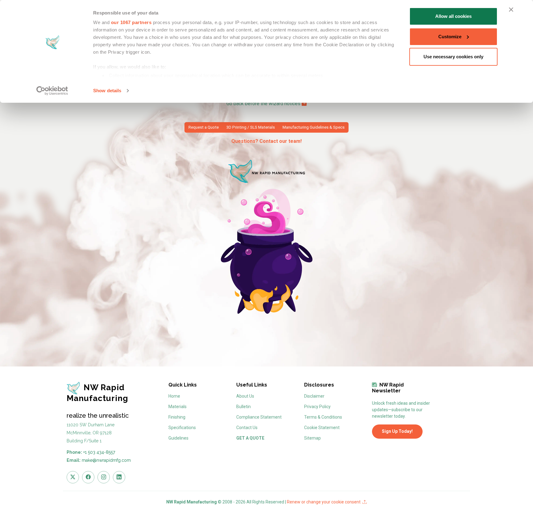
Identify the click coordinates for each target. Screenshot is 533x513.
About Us (245, 396)
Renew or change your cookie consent (324, 501)
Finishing (176, 417)
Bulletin (243, 406)
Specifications (182, 427)
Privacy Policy (317, 406)
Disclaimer (314, 396)
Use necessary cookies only (453, 56)
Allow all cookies (453, 16)
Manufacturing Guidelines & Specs (314, 127)
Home (174, 396)
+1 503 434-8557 (99, 452)
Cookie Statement (322, 427)
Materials (177, 406)
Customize (449, 36)
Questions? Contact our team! (266, 141)
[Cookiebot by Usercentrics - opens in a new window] (52, 90)
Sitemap (312, 438)
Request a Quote (203, 127)
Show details (107, 90)
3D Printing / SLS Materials (250, 127)
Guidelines (178, 438)
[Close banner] (511, 9)
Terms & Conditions (323, 417)
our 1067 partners (131, 22)
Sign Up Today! (397, 431)
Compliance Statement (259, 417)
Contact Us (247, 427)
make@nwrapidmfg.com (106, 460)
